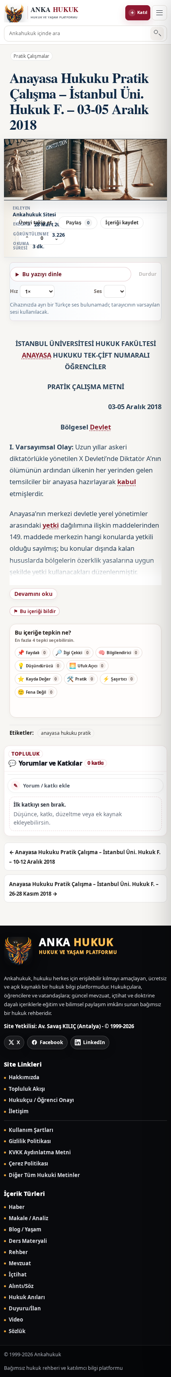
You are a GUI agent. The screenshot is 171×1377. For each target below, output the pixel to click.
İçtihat (18, 1274)
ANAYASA (36, 355)
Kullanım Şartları (31, 1130)
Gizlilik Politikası (30, 1141)
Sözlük (17, 1331)
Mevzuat (20, 1263)
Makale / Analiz (28, 1218)
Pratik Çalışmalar (31, 56)
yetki (51, 525)
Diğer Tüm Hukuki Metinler (44, 1175)
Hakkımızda (24, 1077)
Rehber (18, 1252)
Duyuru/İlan (25, 1308)
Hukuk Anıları (27, 1297)
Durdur (148, 274)
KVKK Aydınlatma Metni (40, 1152)
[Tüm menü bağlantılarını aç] (159, 12)
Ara (157, 34)
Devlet (100, 426)
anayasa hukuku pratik (66, 733)
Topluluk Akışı (27, 1089)
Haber (17, 1207)
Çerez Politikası (28, 1163)
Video (16, 1319)
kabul (126, 481)
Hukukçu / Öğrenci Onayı (41, 1100)
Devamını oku (33, 593)
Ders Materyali (28, 1241)
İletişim (19, 1111)
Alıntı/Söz (21, 1286)
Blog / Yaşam (25, 1229)
